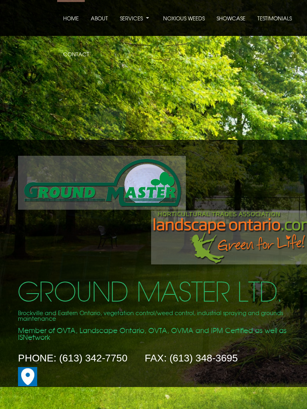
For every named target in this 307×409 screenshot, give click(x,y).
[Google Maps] (27, 384)
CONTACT (76, 55)
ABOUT (99, 19)
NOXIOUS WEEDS (184, 19)
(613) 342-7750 (93, 357)
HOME (71, 19)
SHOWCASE (231, 19)
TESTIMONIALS (274, 19)
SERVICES (131, 19)
